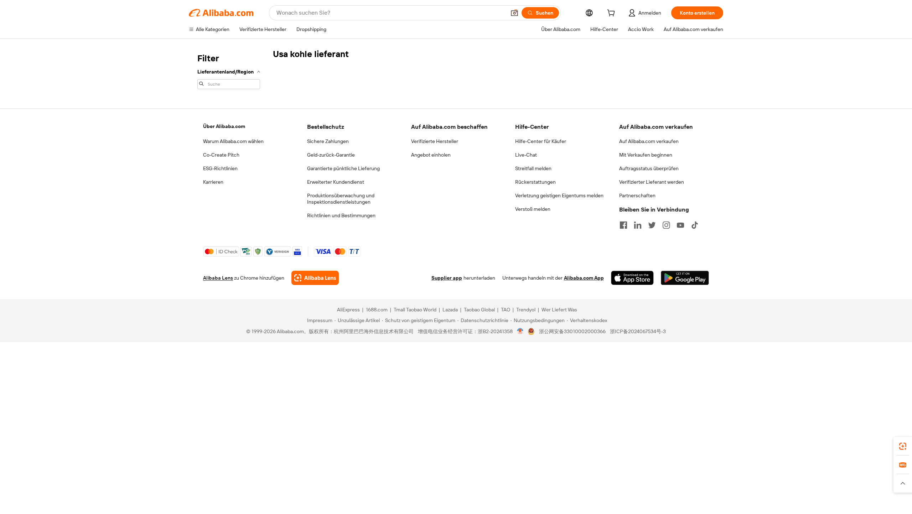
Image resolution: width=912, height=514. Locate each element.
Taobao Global (479, 309)
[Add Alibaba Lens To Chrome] (315, 278)
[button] (514, 13)
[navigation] (228, 71)
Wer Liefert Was (559, 309)
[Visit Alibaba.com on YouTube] (680, 225)
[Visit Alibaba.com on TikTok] (694, 225)
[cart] (612, 14)
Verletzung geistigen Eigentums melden (559, 195)
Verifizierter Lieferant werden (651, 182)
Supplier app (446, 278)
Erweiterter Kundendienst (335, 182)
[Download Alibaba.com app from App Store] (632, 278)
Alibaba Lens (218, 278)
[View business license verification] (520, 331)
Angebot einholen (431, 155)
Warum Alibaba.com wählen (233, 141)
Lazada (450, 309)
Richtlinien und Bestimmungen (341, 215)
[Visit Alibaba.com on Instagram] (666, 225)
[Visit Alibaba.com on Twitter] (652, 225)
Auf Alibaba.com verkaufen (649, 141)
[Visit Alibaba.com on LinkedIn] (637, 225)
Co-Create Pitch (221, 155)
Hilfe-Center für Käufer (540, 141)
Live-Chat (526, 155)
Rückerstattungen (535, 182)
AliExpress (348, 309)
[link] (902, 446)
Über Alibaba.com (224, 126)
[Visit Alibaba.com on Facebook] (623, 225)
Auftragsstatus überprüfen (649, 168)
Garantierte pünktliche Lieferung (343, 168)
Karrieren (213, 182)
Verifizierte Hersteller (434, 141)
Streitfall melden (533, 168)
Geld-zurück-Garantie (331, 155)
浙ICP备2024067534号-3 (638, 331)
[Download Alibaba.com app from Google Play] (685, 278)
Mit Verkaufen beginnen (645, 155)
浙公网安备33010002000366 (572, 331)
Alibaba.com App (584, 278)
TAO (505, 309)
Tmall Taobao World (415, 309)
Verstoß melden (532, 209)
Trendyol (525, 309)
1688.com (377, 309)
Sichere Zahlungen (328, 141)
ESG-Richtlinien (220, 168)
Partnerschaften (637, 195)
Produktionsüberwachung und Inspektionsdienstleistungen (340, 199)
